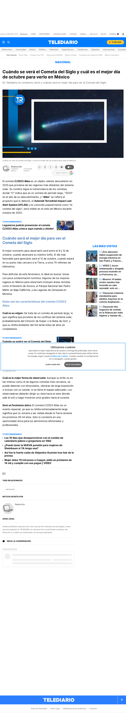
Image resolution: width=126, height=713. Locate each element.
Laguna (73, 34)
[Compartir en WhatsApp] (39, 167)
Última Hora (7, 49)
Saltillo (94, 34)
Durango (113, 34)
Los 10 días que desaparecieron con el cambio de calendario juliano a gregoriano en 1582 (33, 439)
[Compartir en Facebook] (45, 167)
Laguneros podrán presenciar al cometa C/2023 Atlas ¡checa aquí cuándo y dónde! (28, 227)
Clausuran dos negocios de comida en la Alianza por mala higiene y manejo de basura (111, 312)
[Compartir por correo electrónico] (61, 167)
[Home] (63, 42)
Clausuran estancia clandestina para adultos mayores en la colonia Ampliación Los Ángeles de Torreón (111, 300)
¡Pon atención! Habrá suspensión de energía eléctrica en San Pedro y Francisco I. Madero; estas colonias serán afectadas (111, 261)
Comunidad (21, 49)
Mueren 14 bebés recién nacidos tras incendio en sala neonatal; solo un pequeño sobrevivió (110, 285)
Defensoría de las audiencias (74, 708)
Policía (32, 49)
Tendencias (82, 49)
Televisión (53, 49)
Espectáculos (68, 49)
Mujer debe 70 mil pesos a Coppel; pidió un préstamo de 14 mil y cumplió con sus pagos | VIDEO (38, 462)
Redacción (16, 166)
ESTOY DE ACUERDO (73, 364)
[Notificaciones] (118, 34)
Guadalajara (59, 34)
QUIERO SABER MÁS (53, 364)
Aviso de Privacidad (39, 708)
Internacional (109, 49)
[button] (63, 173)
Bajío (103, 34)
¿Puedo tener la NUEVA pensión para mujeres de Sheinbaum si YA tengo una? (33, 447)
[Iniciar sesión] (123, 34)
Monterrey (44, 34)
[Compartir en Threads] (56, 167)
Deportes (95, 49)
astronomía (10, 489)
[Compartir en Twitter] (50, 167)
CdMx (33, 34)
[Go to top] (122, 699)
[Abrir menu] (3, 42)
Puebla (83, 34)
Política (42, 49)
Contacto (93, 708)
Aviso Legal (55, 708)
